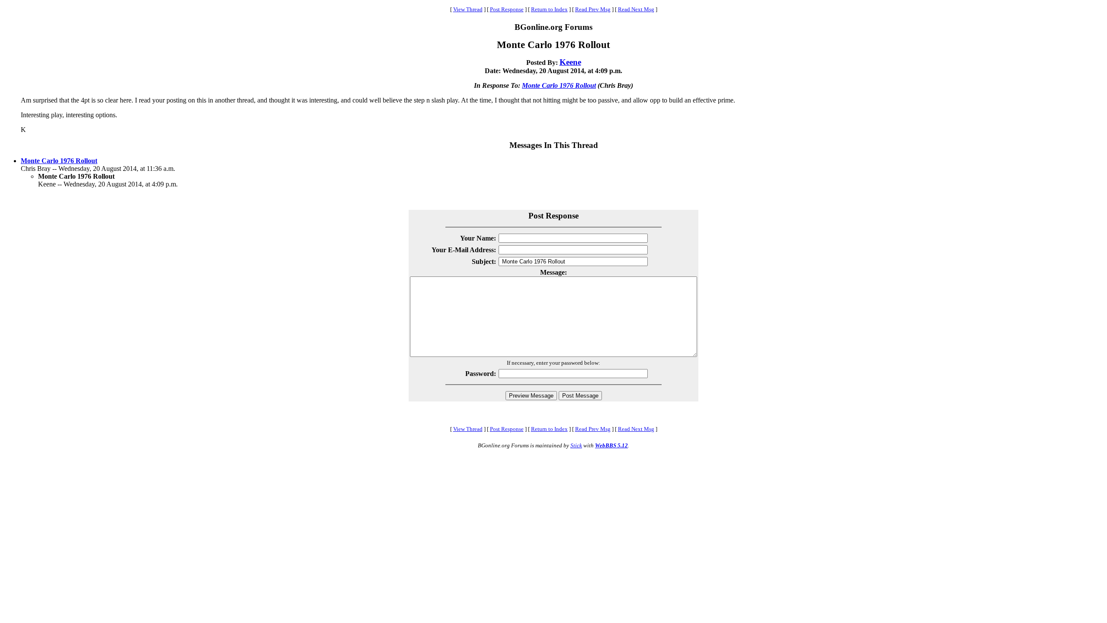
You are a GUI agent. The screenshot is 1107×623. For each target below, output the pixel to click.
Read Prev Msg (593, 9)
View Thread (468, 9)
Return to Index (549, 9)
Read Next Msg (636, 9)
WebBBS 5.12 (611, 445)
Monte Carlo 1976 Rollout (559, 85)
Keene (570, 62)
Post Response (507, 9)
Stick (576, 445)
